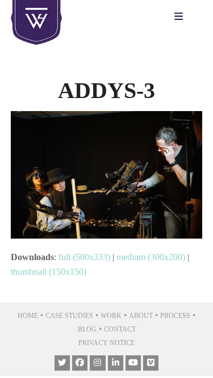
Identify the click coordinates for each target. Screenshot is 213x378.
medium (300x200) (150, 257)
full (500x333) (84, 257)
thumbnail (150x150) (48, 272)
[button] (181, 17)
